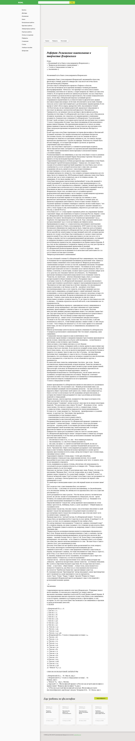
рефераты (55, 40)
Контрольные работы (28, 22)
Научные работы (27, 32)
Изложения (25, 16)
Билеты (24, 10)
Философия (64, 40)
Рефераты (25, 38)
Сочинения (25, 41)
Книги (23, 19)
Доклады (24, 13)
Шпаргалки (25, 50)
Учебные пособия (27, 47)
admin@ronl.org (77, 734)
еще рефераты (101, 698)
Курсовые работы (27, 25)
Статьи (24, 44)
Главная (47, 40)
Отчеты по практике (27, 35)
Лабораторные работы (28, 28)
